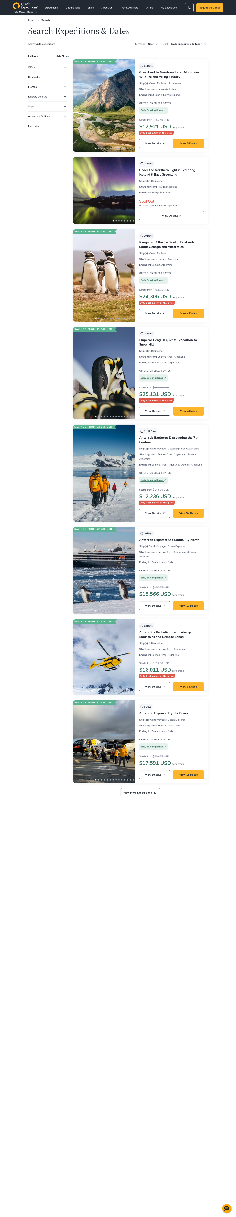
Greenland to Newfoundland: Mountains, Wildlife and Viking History (169, 74)
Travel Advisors (129, 7)
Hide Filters (62, 56)
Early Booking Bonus (152, 110)
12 (130, 148)
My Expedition (169, 7)
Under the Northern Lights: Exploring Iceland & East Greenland (167, 172)
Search (45, 20)
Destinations (73, 7)
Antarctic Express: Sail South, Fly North (169, 540)
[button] (226, 1208)
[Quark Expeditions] (25, 7)
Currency (140, 44)
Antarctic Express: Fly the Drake (163, 713)
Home (31, 20)
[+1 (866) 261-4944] (189, 7)
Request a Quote (209, 7)
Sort (166, 44)
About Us (107, 7)
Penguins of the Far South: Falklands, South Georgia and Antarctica (167, 244)
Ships (91, 7)
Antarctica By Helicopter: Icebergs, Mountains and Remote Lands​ (165, 634)
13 (133, 148)
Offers (149, 7)
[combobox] (153, 44)
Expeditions (51, 7)
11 (127, 148)
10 (124, 148)
